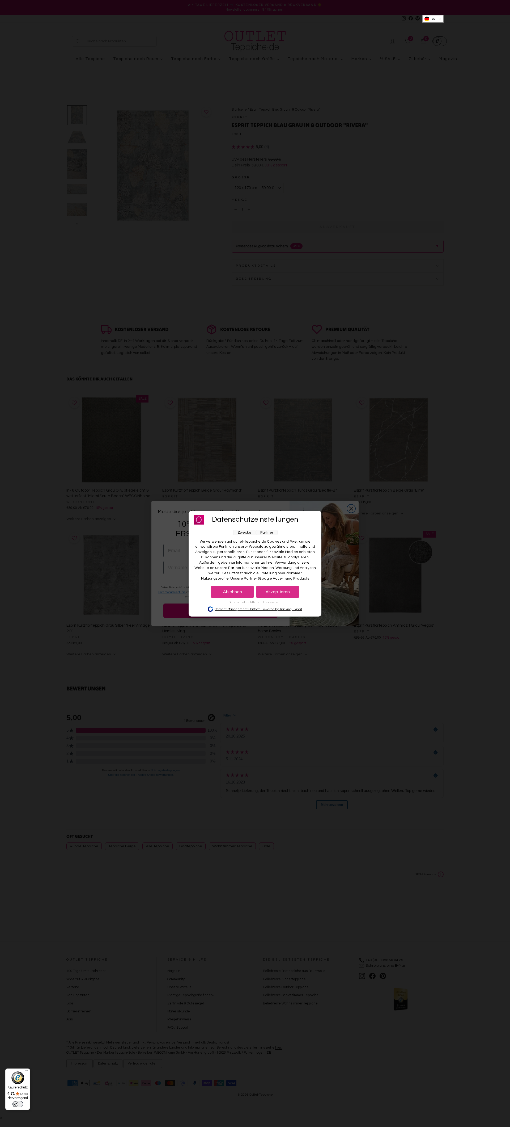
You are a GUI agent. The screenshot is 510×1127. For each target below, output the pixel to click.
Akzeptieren (278, 592)
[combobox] (433, 19)
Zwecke (244, 532)
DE (433, 19)
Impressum (271, 602)
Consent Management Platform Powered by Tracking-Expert (258, 609)
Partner (266, 532)
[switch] (17, 1104)
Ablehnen (232, 592)
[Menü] (27, 1072)
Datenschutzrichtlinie (244, 602)
